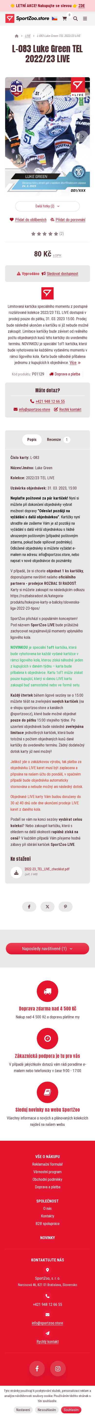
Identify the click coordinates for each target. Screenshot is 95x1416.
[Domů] (27, 18)
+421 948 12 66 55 (50, 401)
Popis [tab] (32, 439)
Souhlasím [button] (71, 1410)
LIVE (27, 36)
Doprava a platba (67, 374)
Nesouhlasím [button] (47, 1410)
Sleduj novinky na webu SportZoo (47, 1109)
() (61, 233)
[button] (82, 136)
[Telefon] (47, 1296)
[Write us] (47, 1333)
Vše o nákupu (47, 1156)
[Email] (47, 1314)
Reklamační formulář (47, 1164)
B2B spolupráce (48, 1223)
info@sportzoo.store (34, 409)
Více (73, 362)
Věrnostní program (47, 1172)
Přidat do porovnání (70, 219)
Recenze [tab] (57, 439)
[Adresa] (47, 1270)
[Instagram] (58, 1368)
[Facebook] (37, 1368)
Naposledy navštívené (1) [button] (44, 948)
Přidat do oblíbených (30, 219)
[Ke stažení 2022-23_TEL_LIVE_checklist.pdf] (16, 872)
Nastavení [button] (23, 1410)
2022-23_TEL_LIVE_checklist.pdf (47, 871)
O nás (47, 1208)
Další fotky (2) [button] (45, 206)
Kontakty (47, 1216)
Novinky (47, 1237)
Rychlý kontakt (70, 409)
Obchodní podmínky (47, 1179)
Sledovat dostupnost (62, 273)
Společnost (47, 1201)
